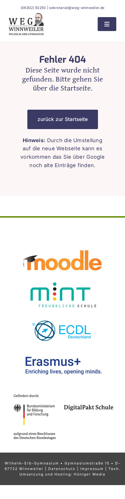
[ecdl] (62, 315)
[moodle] (62, 245)
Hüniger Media (90, 474)
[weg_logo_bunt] (26, 15)
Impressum (92, 469)
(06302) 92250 (33, 8)
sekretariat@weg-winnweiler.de (76, 8)
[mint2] (62, 280)
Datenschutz (62, 469)
